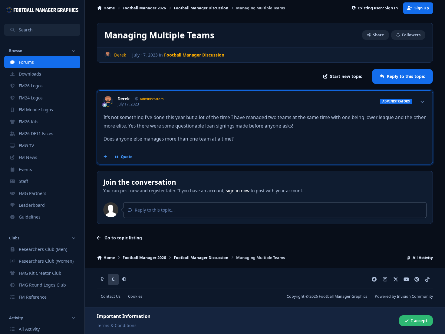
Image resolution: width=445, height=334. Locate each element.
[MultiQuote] (105, 157)
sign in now (237, 190)
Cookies (135, 296)
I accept (419, 320)
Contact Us (110, 296)
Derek (123, 99)
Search (26, 30)
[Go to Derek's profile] (107, 55)
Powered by (404, 296)
